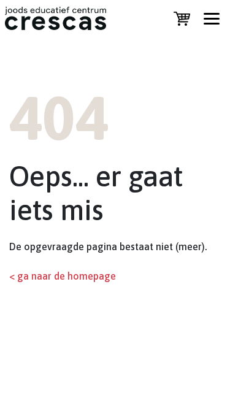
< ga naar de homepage (62, 275)
